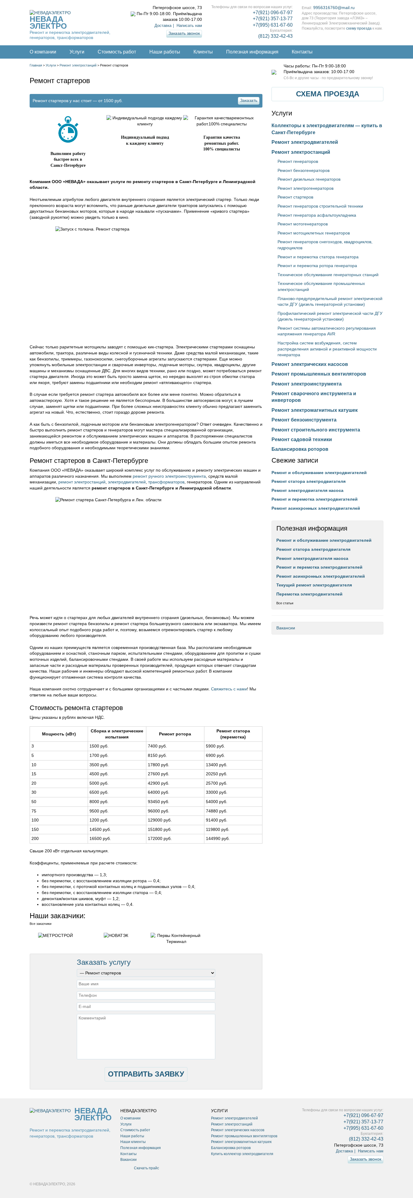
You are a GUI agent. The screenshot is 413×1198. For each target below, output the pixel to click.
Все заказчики (40, 923)
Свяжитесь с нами (229, 688)
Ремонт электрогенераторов (305, 188)
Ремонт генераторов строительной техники (320, 206)
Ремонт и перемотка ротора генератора (317, 265)
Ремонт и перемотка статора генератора (318, 256)
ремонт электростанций (82, 482)
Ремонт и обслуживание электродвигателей (319, 472)
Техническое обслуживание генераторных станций (328, 274)
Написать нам (189, 25)
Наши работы (164, 51)
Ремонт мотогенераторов (303, 223)
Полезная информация (252, 51)
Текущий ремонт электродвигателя (314, 585)
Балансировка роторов (300, 449)
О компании (43, 51)
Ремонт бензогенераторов (304, 170)
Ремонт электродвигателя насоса (307, 490)
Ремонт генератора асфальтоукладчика (317, 215)
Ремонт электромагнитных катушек (315, 410)
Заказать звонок (184, 33)
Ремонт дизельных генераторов (309, 179)
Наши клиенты (133, 1142)
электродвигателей (127, 482)
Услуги (77, 51)
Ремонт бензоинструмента (304, 419)
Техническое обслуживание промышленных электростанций (321, 286)
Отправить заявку (146, 1074)
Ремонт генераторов (298, 161)
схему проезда (359, 28)
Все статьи (284, 603)
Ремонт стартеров (295, 197)
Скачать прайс (146, 1168)
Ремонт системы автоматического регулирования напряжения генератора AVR (327, 331)
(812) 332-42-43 (275, 36)
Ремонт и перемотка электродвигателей (315, 499)
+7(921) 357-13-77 (273, 18)
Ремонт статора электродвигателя (309, 481)
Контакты (302, 51)
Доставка (162, 25)
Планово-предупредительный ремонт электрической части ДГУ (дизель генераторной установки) (330, 301)
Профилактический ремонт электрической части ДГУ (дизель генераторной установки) (330, 316)
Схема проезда (327, 94)
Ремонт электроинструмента (307, 383)
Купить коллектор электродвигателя (242, 1154)
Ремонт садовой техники (302, 439)
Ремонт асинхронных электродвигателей (316, 508)
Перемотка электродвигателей (309, 594)
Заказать (248, 100)
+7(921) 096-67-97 (273, 12)
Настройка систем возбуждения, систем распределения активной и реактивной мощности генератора (327, 349)
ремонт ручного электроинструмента (169, 476)
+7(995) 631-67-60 (273, 24)
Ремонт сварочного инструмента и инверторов (314, 397)
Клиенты (203, 51)
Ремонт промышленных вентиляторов (319, 373)
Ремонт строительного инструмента (316, 429)
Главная (36, 65)
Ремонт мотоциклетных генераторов (314, 233)
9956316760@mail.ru (334, 7)
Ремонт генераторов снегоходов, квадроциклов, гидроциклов (325, 244)
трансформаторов (166, 482)
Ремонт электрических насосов (310, 364)
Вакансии (285, 627)
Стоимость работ (117, 51)
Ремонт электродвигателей (305, 142)
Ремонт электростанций (78, 65)
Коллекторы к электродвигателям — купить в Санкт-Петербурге (327, 129)
